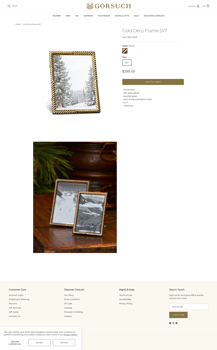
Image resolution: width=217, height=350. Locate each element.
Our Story (69, 295)
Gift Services (15, 308)
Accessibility (125, 299)
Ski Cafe (68, 303)
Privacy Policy (126, 303)
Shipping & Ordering (19, 299)
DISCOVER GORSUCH (154, 16)
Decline (64, 342)
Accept (39, 342)
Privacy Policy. (71, 334)
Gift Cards (13, 312)
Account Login (16, 295)
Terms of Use (125, 295)
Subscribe (178, 315)
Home (18, 24)
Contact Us (14, 316)
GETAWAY (88, 16)
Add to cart (153, 82)
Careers (68, 316)
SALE (136, 16)
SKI (76, 16)
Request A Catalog (73, 312)
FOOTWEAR (104, 16)
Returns (13, 303)
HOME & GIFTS (122, 16)
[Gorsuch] (108, 6)
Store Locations (72, 299)
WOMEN (56, 16)
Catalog (68, 308)
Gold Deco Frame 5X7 (32, 24)
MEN (68, 16)
